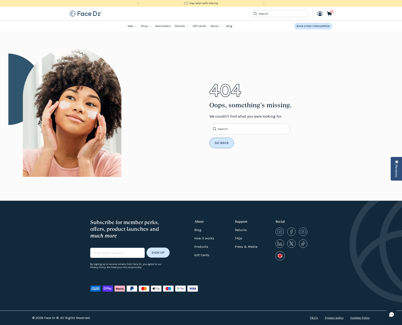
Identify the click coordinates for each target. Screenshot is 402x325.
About (214, 26)
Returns (241, 230)
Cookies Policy (360, 318)
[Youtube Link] (303, 231)
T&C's (314, 318)
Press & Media (246, 247)
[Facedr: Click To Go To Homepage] (86, 14)
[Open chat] (391, 314)
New (130, 26)
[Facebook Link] (291, 231)
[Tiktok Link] (303, 243)
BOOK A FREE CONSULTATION (313, 26)
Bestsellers (163, 26)
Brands (180, 26)
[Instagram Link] (280, 231)
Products (201, 247)
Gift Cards (199, 26)
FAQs (238, 238)
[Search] (255, 13)
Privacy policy (334, 318)
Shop (144, 26)
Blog (229, 26)
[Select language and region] (280, 255)
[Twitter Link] (291, 243)
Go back (222, 143)
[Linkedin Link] (280, 243)
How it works (204, 238)
